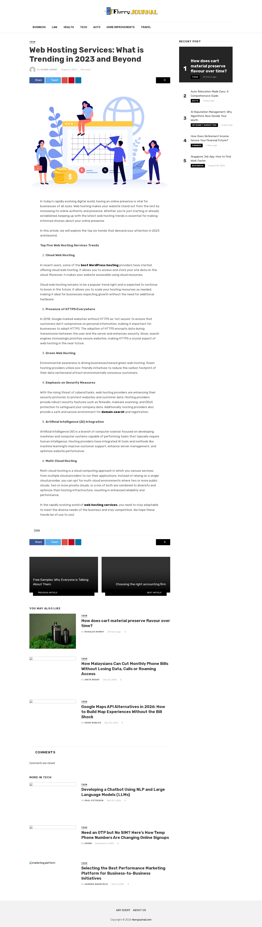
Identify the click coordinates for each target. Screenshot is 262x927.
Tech (83, 27)
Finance (196, 145)
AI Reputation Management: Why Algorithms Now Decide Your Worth (211, 116)
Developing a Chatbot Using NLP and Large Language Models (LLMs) (123, 792)
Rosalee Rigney (94, 631)
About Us (139, 910)
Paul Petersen (93, 800)
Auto (96, 27)
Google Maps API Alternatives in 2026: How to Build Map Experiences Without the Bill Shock (123, 711)
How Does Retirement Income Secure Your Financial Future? (210, 138)
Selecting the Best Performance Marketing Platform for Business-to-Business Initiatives (123, 873)
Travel (146, 27)
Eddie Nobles (92, 722)
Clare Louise (48, 69)
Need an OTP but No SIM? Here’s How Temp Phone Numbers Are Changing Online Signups (125, 835)
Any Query (123, 910)
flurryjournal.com (141, 919)
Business (39, 27)
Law (54, 27)
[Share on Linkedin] (78, 80)
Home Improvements (121, 27)
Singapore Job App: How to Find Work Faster (211, 158)
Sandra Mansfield (96, 884)
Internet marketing (204, 125)
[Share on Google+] (65, 80)
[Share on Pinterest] (71, 80)
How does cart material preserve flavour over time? (125, 623)
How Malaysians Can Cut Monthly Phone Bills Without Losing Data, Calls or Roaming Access (124, 668)
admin (88, 843)
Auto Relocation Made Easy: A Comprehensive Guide (209, 93)
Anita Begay (91, 679)
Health (69, 27)
